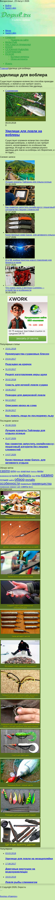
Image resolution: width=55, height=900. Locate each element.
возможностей (5, 476)
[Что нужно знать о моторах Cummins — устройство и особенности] (20, 285)
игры (38, 475)
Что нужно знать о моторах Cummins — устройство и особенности (24, 289)
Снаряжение (13, 52)
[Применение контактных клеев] (20, 578)
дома (33, 476)
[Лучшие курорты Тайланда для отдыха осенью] (20, 179)
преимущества (42, 483)
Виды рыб (11, 42)
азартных (25, 471)
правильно (25, 484)
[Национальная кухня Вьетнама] (20, 519)
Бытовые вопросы (20, 57)
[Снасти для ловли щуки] (20, 757)
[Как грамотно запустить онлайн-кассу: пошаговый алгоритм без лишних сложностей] (20, 205)
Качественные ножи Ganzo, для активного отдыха (30, 235)
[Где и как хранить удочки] (20, 846)
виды (40, 471)
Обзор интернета (19, 59)
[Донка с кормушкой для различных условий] (20, 549)
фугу (31, 487)
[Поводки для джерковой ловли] (20, 817)
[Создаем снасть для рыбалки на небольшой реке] (20, 608)
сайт (18, 487)
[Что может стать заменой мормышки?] (20, 668)
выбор (15, 476)
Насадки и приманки (18, 45)
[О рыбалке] (16, 26)
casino (5, 471)
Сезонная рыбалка (17, 49)
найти (11, 480)
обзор (20, 479)
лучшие (4, 480)
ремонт (13, 487)
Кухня (9, 47)
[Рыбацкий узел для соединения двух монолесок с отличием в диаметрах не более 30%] (20, 697)
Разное (9, 54)
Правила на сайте (20, 40)
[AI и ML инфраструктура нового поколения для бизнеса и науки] (20, 258)
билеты (34, 471)
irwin (18, 471)
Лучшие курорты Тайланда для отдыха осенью (28, 182)
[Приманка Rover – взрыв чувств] (20, 787)
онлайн (30, 479)
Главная (4, 68)
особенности (10, 483)
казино (47, 475)
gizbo (13, 471)
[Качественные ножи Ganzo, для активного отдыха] (20, 232)
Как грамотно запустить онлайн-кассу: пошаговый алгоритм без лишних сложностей (30, 208)
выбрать (25, 475)
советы (24, 486)
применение (4, 487)
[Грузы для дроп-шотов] (20, 638)
